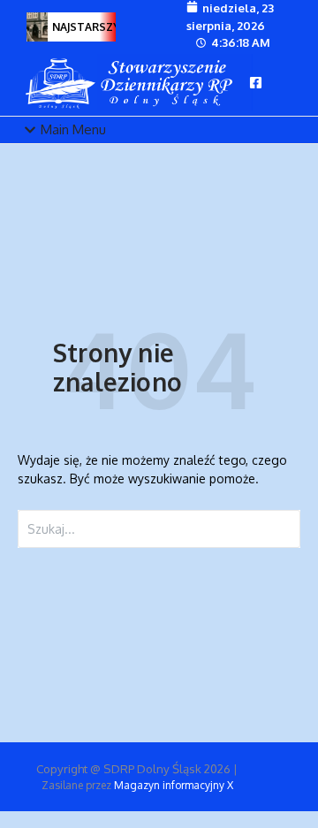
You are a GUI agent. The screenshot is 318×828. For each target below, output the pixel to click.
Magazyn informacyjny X (173, 785)
